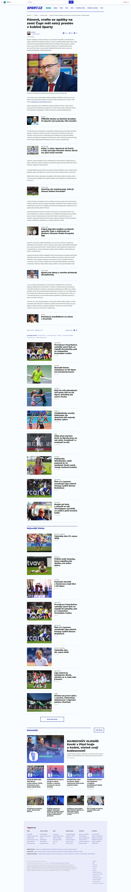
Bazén (35, 851)
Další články (99, 730)
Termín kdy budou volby (32, 839)
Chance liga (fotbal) (67, 335)
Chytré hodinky (83, 853)
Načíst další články (52, 719)
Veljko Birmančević (41, 337)
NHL (54, 843)
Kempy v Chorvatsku (84, 834)
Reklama (95, 870)
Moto (72, 8)
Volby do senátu (30, 841)
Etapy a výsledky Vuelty (45, 836)
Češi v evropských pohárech (70, 849)
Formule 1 (57, 502)
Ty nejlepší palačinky (70, 834)
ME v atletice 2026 (57, 839)
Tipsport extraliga (57, 837)
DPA (54, 863)
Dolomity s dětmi (83, 843)
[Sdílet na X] (76, 330)
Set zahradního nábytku (67, 851)
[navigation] (2, 2)
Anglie (56, 693)
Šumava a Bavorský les (84, 837)
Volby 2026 (29, 834)
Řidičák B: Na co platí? (97, 839)
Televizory (77, 853)
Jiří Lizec (33, 32)
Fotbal (55, 8)
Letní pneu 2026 (95, 834)
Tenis (66, 8)
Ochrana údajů (96, 875)
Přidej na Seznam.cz (97, 872)
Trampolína (48, 851)
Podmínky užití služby (98, 874)
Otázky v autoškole (96, 841)
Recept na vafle (69, 841)
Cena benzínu (60, 849)
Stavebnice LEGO (50, 853)
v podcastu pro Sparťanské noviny (40, 102)
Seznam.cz (126, 2)
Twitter (94, 868)
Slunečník (54, 851)
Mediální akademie (97, 879)
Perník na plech (69, 843)
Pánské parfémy (91, 853)
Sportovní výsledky (59, 534)
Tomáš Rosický (31, 337)
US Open (56, 365)
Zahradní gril (76, 851)
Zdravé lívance (69, 837)
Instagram (95, 866)
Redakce (95, 861)
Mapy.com (38, 849)
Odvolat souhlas (96, 881)
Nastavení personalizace (98, 883)
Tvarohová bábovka (70, 839)
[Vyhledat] (71, 2)
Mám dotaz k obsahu (97, 877)
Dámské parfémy (59, 853)
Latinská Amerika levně (84, 841)
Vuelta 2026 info (43, 834)
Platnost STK (95, 843)
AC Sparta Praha (51, 335)
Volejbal (56, 411)
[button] (52, 73)
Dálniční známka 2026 (97, 836)
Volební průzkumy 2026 (32, 836)
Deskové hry (72, 853)
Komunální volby (31, 843)
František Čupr (42, 335)
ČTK (51, 863)
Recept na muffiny (70, 836)
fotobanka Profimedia (64, 863)
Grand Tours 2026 (44, 843)
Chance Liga (44, 146)
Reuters (57, 863)
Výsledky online (80, 8)
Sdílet (71, 33)
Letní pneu (65, 853)
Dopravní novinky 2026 (97, 837)
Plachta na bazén (41, 851)
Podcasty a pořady (92, 8)
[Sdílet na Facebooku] (74, 330)
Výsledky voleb (30, 837)
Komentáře (32, 730)
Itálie (55, 433)
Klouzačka (59, 851)
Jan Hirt (42, 837)
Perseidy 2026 (53, 849)
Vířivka (80, 851)
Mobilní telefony (42, 853)
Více (101, 8)
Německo (57, 556)
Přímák (43, 116)
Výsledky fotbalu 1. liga (58, 836)
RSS (93, 863)
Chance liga (55, 834)
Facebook (95, 864)
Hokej (61, 8)
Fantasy (48, 8)
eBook (66, 33)
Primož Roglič (43, 841)
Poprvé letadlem (83, 836)
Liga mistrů (57, 342)
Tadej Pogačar (43, 839)
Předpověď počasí (46, 849)
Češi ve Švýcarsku (83, 839)
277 (76, 33)
